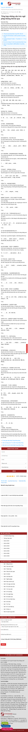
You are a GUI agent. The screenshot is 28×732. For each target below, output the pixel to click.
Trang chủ (3, 7)
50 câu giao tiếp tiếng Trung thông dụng (11, 440)
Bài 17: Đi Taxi (7, 604)
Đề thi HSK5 (6, 551)
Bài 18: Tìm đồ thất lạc (9, 606)
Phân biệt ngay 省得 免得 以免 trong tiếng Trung (12, 505)
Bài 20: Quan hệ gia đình (9, 611)
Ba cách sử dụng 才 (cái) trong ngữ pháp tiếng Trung (15, 42)
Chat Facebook (6, 726)
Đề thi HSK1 (6, 540)
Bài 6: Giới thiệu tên (8, 576)
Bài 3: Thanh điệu (7, 569)
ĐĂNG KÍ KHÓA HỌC (26, 348)
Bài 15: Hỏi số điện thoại (9, 599)
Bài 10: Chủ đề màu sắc (9, 586)
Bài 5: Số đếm (7, 574)
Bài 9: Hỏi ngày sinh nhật (9, 584)
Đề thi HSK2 (6, 543)
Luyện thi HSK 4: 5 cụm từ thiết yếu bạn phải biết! (12, 495)
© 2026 (22, 730)
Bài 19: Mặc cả (7, 609)
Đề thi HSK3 (6, 546)
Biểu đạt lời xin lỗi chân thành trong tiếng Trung (12, 445)
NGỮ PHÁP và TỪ (9, 7)
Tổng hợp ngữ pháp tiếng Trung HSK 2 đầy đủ (13, 33)
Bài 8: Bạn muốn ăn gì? (9, 581)
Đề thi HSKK (6, 556)
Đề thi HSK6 (6, 553)
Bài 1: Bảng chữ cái (8, 564)
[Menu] (2, 3)
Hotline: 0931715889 (7, 729)
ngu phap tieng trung (12, 480)
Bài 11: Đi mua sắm (8, 589)
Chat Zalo (5, 723)
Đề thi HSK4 (6, 548)
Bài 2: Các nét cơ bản (8, 566)
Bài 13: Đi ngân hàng (8, 594)
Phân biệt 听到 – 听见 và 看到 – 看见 (9, 516)
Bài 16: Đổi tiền (7, 601)
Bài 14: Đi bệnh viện (8, 596)
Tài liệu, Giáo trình (8, 538)
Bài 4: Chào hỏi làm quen (9, 571)
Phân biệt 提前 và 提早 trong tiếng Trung (10, 526)
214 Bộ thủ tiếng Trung (9, 535)
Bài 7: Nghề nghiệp (8, 579)
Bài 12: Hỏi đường (8, 591)
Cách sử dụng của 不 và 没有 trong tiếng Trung (12, 442)
